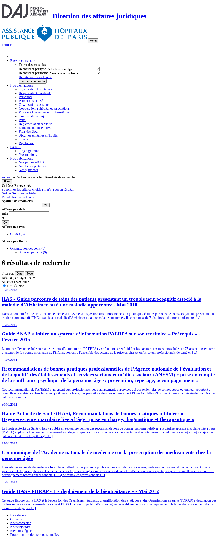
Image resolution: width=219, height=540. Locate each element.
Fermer (6, 45)
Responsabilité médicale (35, 93)
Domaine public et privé (35, 127)
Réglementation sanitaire (35, 124)
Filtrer (6, 181)
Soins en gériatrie (24, 193)
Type (30, 273)
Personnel (25, 97)
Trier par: (8, 273)
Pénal (22, 120)
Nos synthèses (28, 170)
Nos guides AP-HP (32, 162)
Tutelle (23, 139)
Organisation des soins (34, 104)
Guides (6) (17, 234)
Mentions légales (21, 531)
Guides (6, 193)
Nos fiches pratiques (32, 166)
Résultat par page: (14, 278)
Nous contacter (20, 523)
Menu (93, 40)
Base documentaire (23, 60)
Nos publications (21, 158)
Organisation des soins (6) (27, 248)
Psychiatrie (26, 143)
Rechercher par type (32, 69)
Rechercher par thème (33, 73)
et (3, 218)
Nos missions (28, 154)
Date (19, 273)
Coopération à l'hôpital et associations (44, 108)
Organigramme (29, 151)
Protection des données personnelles (34, 534)
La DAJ (15, 147)
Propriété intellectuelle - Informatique (44, 112)
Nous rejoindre (20, 527)
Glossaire (16, 519)
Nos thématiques (21, 85)
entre (5, 213)
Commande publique (33, 116)
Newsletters (18, 515)
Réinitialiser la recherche (35, 77)
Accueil (7, 177)
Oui (9, 286)
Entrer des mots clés (32, 64)
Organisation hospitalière (35, 89)
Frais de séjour (28, 131)
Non (21, 286)
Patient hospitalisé (31, 101)
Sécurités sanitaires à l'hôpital (38, 135)
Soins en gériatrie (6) (33, 252)
